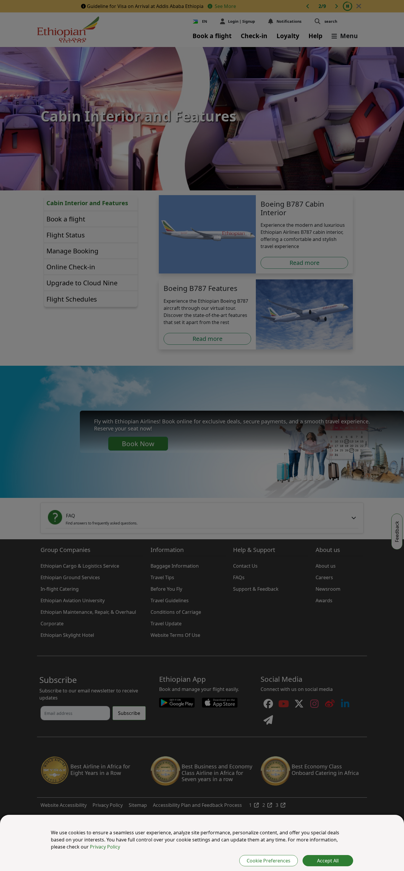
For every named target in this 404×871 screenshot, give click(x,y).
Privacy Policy (105, 847)
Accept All (328, 860)
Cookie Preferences (268, 860)
